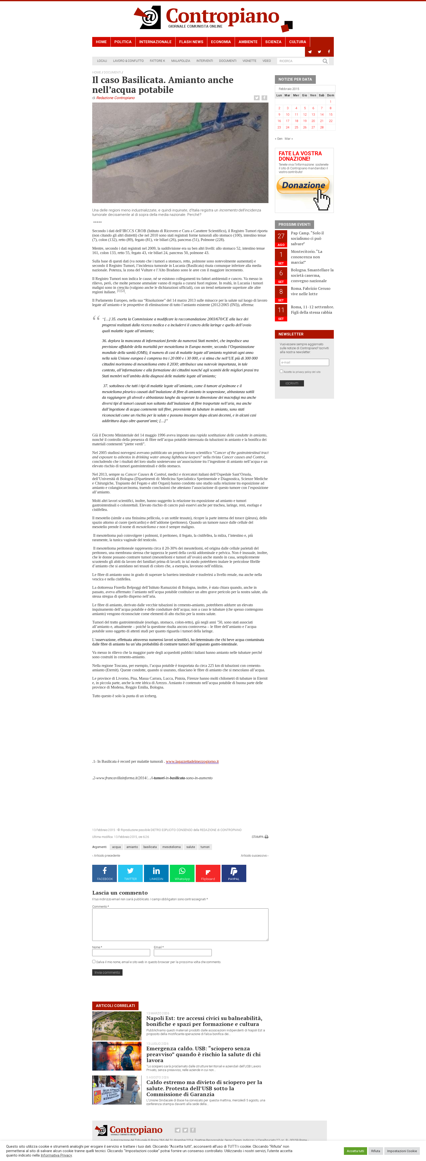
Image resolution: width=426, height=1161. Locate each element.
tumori (205, 847)
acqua (116, 847)
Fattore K (157, 61)
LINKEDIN (156, 879)
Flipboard (208, 879)
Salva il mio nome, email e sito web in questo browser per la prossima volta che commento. (158, 962)
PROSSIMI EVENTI (294, 224)
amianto (132, 847)
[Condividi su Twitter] (257, 98)
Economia (221, 42)
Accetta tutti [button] (355, 1151)
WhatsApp (182, 879)
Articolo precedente (107, 855)
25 (296, 127)
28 (321, 127)
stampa (258, 837)
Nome (97, 947)
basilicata (150, 847)
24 (287, 127)
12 (304, 114)
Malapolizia (180, 61)
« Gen (279, 138)
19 (304, 121)
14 (321, 114)
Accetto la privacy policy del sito (302, 372)
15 (330, 114)
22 (330, 121)
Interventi (204, 61)
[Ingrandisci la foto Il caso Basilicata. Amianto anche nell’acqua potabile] (180, 153)
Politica (123, 42)
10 (287, 114)
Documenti (227, 61)
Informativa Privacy (56, 1155)
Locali (102, 61)
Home (101, 42)
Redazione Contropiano (115, 98)
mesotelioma (171, 847)
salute (190, 847)
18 (296, 121)
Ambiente (248, 42)
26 (304, 127)
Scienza (273, 42)
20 (313, 121)
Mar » (289, 138)
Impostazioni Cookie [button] (402, 1151)
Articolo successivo (254, 855)
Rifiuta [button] (375, 1151)
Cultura (297, 42)
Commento (100, 906)
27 (313, 127)
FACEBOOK (105, 879)
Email (159, 947)
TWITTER (130, 879)
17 (287, 121)
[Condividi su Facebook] (265, 98)
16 (279, 121)
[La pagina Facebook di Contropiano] (329, 52)
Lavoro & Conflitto (128, 61)
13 (313, 114)
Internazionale (155, 42)
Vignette (249, 61)
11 (296, 114)
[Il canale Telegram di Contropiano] (310, 52)
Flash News (191, 42)
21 (321, 121)
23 (279, 127)
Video (267, 61)
